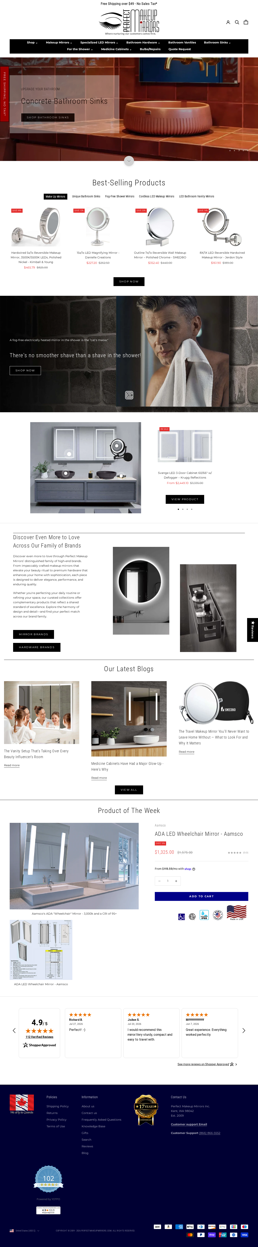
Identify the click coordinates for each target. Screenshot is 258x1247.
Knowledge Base (93, 1126)
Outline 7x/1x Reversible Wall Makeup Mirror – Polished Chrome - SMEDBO (160, 255)
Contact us (89, 1113)
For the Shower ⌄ (80, 49)
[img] (39, 1030)
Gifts (85, 1133)
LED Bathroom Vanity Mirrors (196, 196)
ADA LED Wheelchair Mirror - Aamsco (199, 834)
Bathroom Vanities (182, 42)
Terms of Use (56, 1126)
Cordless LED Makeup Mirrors (156, 196)
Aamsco (160, 825)
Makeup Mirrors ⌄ (59, 42)
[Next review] (243, 1030)
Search (86, 1139)
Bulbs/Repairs (150, 49)
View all (129, 789)
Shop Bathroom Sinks (48, 115)
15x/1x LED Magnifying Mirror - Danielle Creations (98, 255)
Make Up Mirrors (55, 196)
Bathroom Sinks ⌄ (217, 42)
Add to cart (201, 896)
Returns (52, 1113)
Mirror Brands (33, 634)
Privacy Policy (57, 1119)
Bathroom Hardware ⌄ (143, 42)
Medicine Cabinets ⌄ (116, 49)
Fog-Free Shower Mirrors (119, 196)
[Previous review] (14, 1030)
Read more (12, 765)
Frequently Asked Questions (101, 1119)
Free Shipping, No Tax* (4, 94)
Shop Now (129, 281)
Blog (85, 1153)
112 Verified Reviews (39, 1037)
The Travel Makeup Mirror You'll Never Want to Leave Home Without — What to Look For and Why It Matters (214, 737)
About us (88, 1106)
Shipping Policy (58, 1106)
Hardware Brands (37, 647)
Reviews (87, 1146)
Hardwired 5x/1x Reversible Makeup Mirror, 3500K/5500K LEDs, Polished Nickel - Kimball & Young (36, 257)
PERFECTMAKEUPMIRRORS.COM (96, 1230)
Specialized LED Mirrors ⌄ (99, 42)
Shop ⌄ (32, 42)
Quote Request (180, 49)
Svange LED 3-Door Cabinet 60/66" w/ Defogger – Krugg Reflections (185, 475)
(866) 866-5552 (209, 1133)
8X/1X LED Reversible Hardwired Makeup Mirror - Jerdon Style (222, 255)
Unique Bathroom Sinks (86, 196)
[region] (129, 109)
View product (185, 499)
